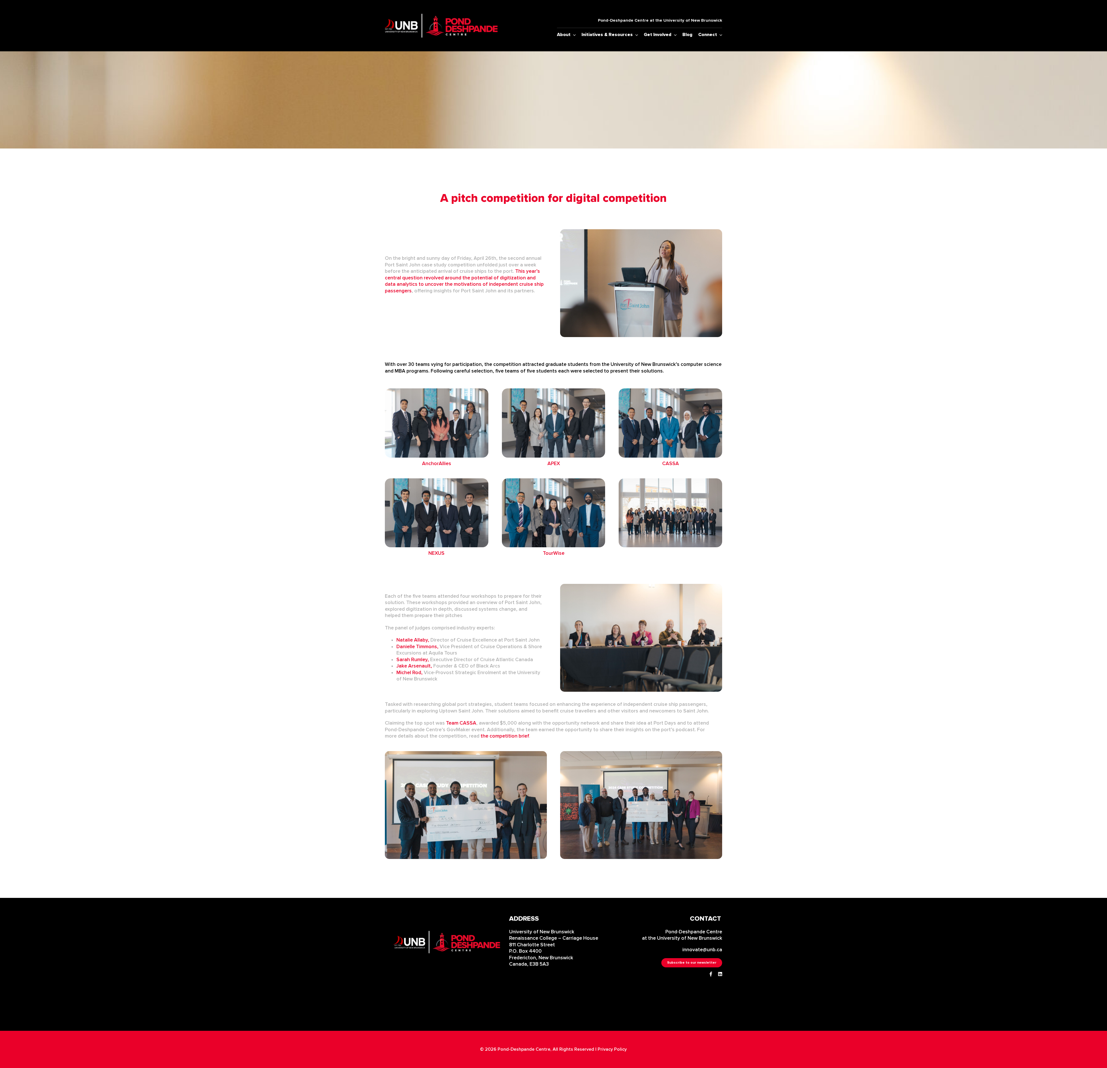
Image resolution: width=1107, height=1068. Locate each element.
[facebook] (710, 974)
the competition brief (505, 736)
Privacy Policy (612, 1049)
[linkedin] (720, 974)
